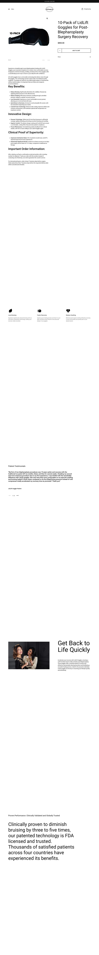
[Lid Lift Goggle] (49, 9)
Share (59, 57)
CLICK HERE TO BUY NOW (50, 1)
